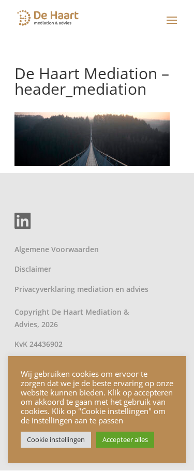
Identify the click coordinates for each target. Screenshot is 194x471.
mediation (95, 289)
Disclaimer (32, 269)
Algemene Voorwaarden (56, 249)
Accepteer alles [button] (125, 439)
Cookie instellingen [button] (56, 439)
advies (137, 289)
